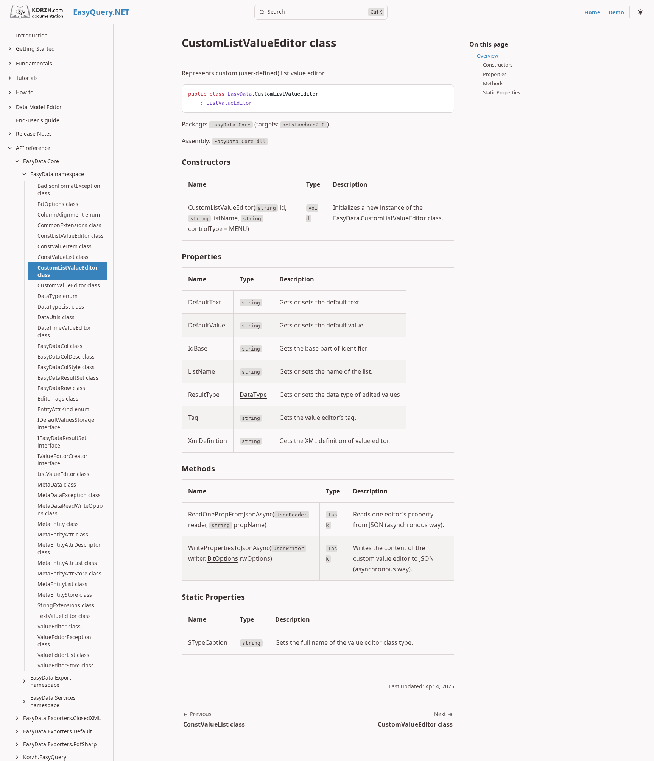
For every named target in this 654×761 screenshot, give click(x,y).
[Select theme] (640, 12)
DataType (253, 394)
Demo (616, 12)
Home (592, 12)
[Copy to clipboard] (445, 93)
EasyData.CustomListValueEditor (379, 218)
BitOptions (222, 558)
